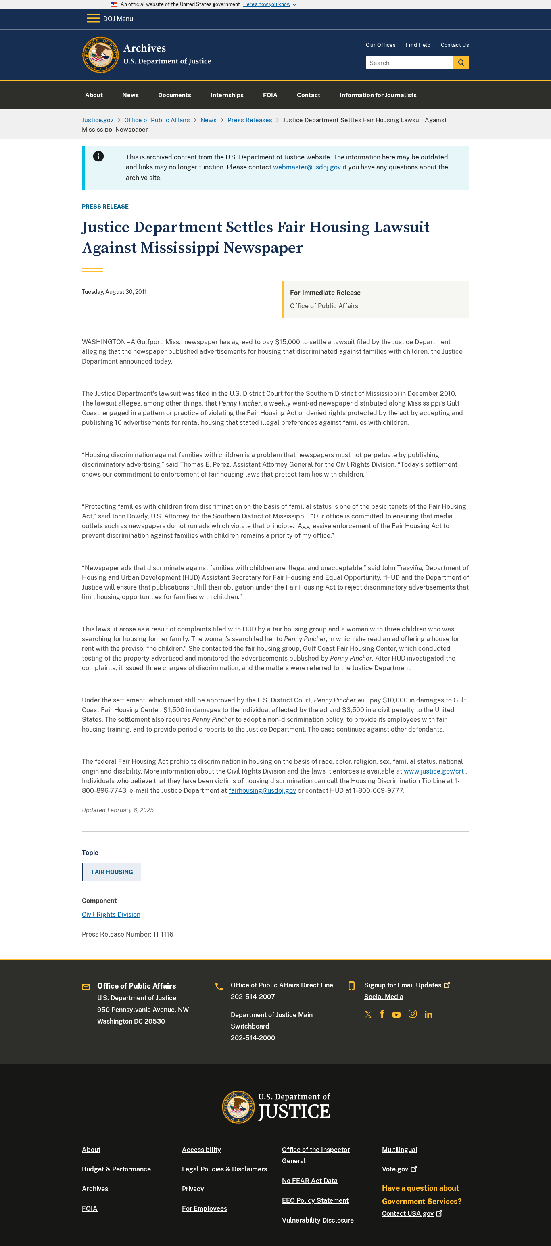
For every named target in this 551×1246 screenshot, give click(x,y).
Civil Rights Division (111, 914)
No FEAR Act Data (310, 1181)
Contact (408, 1213)
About (91, 1150)
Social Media (383, 997)
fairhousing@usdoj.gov (262, 790)
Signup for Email (402, 985)
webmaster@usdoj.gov (307, 167)
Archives (95, 1189)
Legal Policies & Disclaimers (224, 1169)
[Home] (147, 70)
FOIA (90, 1209)
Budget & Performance (116, 1169)
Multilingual (399, 1150)
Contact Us (455, 45)
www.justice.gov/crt (434, 771)
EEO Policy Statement (315, 1200)
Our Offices (381, 45)
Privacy (193, 1189)
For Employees (204, 1209)
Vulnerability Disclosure (318, 1220)
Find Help (418, 45)
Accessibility (201, 1150)
